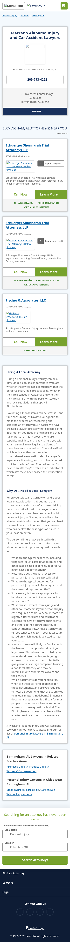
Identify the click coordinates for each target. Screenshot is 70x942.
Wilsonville (13, 794)
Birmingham (38, 15)
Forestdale (32, 790)
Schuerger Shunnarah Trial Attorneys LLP (27, 147)
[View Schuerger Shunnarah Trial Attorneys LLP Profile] (20, 166)
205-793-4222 (37, 79)
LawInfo (7, 882)
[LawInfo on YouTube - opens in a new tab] (40, 912)
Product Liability (39, 766)
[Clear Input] (64, 834)
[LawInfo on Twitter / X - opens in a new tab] (30, 912)
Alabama (25, 15)
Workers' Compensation (21, 771)
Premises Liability (17, 766)
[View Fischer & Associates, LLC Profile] (18, 317)
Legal (5, 892)
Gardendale (47, 790)
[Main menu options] (13, 6)
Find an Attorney (13, 873)
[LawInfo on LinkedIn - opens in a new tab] (50, 912)
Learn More (49, 194)
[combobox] (35, 834)
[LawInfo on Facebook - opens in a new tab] (20, 912)
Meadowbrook (16, 790)
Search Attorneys (35, 860)
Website (36, 111)
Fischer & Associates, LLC (26, 300)
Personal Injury (9, 15)
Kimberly (26, 794)
